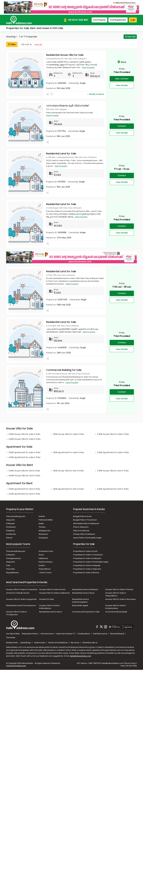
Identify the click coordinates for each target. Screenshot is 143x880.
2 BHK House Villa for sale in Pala (113, 434)
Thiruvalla (10, 569)
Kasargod (43, 537)
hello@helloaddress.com (80, 656)
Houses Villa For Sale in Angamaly (21, 599)
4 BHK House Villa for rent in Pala (24, 475)
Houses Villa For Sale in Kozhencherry (115, 607)
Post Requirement (118, 20)
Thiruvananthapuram (15, 516)
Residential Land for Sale (61, 153)
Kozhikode (11, 534)
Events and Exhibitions (58, 642)
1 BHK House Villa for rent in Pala (68, 470)
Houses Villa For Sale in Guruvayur (120, 599)
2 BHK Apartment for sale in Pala (113, 452)
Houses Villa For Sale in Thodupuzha (16, 613)
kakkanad (43, 558)
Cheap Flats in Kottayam (84, 534)
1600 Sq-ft (59, 391)
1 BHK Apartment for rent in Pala (68, 489)
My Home (75, 642)
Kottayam (10, 523)
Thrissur (42, 527)
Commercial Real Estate (116, 611)
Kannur (9, 537)
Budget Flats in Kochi (82, 516)
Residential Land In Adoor (50, 611)
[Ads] (71, 7)
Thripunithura (45, 569)
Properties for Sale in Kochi (85, 551)
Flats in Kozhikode (81, 530)
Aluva (41, 554)
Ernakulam (11, 527)
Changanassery (13, 558)
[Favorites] (51, 94)
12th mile (25, 44)
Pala (8, 565)
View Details (122, 85)
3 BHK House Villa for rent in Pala (24, 470)
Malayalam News (30, 633)
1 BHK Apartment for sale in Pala (68, 452)
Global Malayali (117, 633)
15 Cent (57, 292)
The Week (10, 637)
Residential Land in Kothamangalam (80, 600)
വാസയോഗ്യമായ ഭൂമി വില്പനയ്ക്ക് (67, 105)
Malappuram (45, 530)
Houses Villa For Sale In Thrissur (119, 589)
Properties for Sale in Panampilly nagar (91, 561)
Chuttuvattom (84, 633)
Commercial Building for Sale (63, 370)
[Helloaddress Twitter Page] (101, 627)
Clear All (38, 44)
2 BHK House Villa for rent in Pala (112, 470)
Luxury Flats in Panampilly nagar (87, 537)
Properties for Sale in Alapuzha (87, 569)
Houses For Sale (46, 599)
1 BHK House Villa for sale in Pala (68, 434)
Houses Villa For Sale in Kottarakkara (49, 607)
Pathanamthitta (46, 520)
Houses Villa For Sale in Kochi (52, 589)
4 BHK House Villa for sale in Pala (24, 439)
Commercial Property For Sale (86, 611)
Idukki (41, 523)
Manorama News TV (66, 633)
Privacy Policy (130, 663)
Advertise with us (89, 642)
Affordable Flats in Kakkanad (86, 523)
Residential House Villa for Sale (65, 55)
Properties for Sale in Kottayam (87, 558)
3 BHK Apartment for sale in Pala (24, 452)
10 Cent (57, 174)
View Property (88, 67)
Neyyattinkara (12, 572)
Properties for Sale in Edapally (86, 565)
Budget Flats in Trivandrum (85, 520)
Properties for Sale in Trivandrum (88, 554)
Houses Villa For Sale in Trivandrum (22, 589)
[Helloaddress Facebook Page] (97, 627)
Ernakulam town (46, 551)
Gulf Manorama (100, 633)
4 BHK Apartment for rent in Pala (24, 493)
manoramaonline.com (16, 666)
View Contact (122, 78)
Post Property (99, 20)
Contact (122, 126)
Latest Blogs (25, 642)
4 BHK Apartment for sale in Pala (24, 457)
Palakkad (10, 530)
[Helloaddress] (19, 20)
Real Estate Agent (80, 605)
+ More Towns (45, 572)
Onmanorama (47, 633)
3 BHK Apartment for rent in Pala (24, 489)
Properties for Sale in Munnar (86, 572)
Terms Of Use (125, 666)
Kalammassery (46, 561)
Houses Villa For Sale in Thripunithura (115, 594)
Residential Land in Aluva (83, 593)
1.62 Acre (58, 124)
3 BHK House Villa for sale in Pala (24, 434)
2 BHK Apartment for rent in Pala (112, 489)
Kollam (42, 516)
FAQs (135, 666)
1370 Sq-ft (95, 76)
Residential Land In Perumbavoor (21, 605)
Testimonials (40, 642)
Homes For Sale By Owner (17, 593)
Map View (131, 36)
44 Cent (58, 225)
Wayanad (43, 534)
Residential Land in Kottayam (85, 589)
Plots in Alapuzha (81, 527)
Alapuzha (10, 520)
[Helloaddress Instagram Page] (105, 627)
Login (132, 20)
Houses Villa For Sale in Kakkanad (54, 593)
